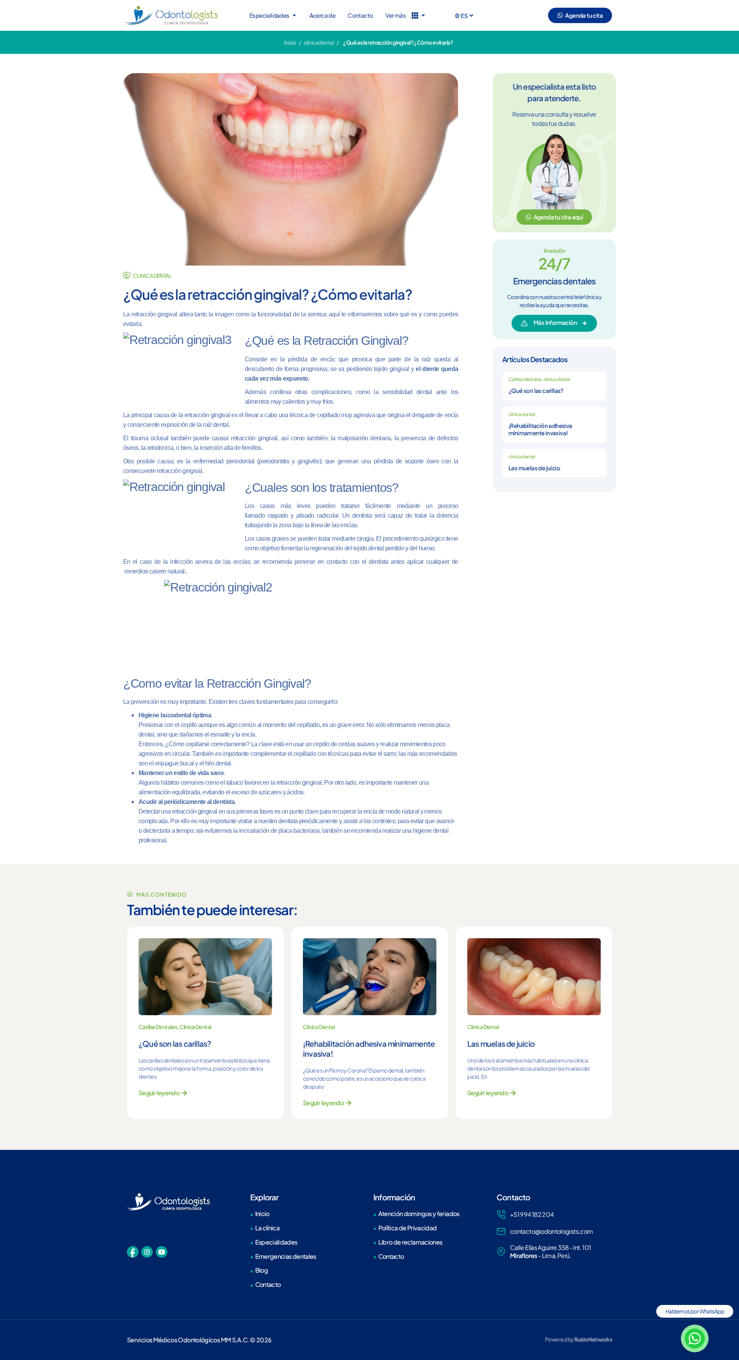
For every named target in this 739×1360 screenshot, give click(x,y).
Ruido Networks (593, 1339)
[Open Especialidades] (294, 15)
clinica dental (319, 42)
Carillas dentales (525, 379)
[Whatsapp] (695, 1338)
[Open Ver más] (423, 15)
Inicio (290, 42)
